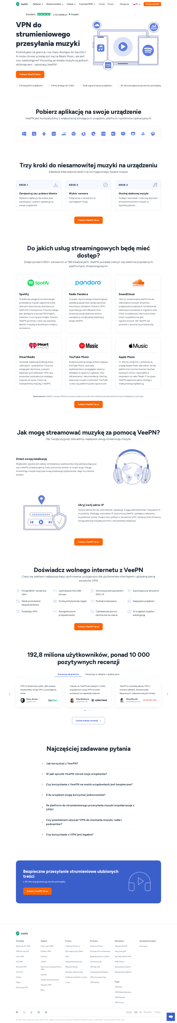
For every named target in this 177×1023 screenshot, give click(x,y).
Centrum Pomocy (72, 946)
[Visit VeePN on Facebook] (17, 1012)
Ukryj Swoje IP (120, 951)
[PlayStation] (143, 134)
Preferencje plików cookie (76, 977)
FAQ (67, 956)
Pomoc (111, 4)
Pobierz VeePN (152, 4)
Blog (42, 990)
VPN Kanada (120, 997)
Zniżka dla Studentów (50, 980)
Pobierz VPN (46, 951)
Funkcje (70, 4)
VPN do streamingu (98, 977)
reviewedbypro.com (125, 682)
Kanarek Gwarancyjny (74, 972)
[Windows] (24, 134)
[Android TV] (133, 134)
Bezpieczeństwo (54, 4)
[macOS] (34, 134)
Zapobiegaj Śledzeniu (99, 972)
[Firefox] (83, 134)
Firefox (19, 977)
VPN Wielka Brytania (123, 992)
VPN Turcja (119, 1002)
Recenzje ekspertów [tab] (68, 674)
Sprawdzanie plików (123, 972)
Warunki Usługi (71, 967)
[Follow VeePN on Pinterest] (46, 1012)
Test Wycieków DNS (123, 956)
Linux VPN (20, 956)
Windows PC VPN (23, 946)
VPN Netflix (94, 982)
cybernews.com (73, 682)
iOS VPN (19, 962)
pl (137, 4)
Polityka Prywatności (73, 962)
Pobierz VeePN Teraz (30, 74)
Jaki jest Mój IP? (121, 946)
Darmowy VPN (22, 987)
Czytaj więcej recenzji (87, 720)
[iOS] (54, 134)
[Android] (44, 134)
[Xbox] (153, 134)
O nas (67, 982)
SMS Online (119, 962)
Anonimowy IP (96, 962)
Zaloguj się (124, 4)
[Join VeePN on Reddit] (39, 1012)
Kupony (44, 975)
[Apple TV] (113, 134)
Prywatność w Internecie (100, 951)
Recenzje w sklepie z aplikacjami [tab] (102, 674)
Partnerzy (143, 946)
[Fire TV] (103, 134)
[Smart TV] (123, 134)
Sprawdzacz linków (123, 967)
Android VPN (21, 967)
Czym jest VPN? (86, 4)
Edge (18, 982)
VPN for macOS (22, 951)
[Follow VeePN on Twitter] (24, 1012)
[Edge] (93, 134)
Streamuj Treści (96, 946)
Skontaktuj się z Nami (74, 951)
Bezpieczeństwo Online (99, 956)
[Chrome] (73, 134)
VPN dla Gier (95, 967)
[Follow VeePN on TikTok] (31, 1012)
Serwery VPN (46, 985)
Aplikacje (37, 4)
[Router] (64, 134)
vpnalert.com (22, 682)
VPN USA (118, 987)
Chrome (19, 972)
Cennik (102, 4)
